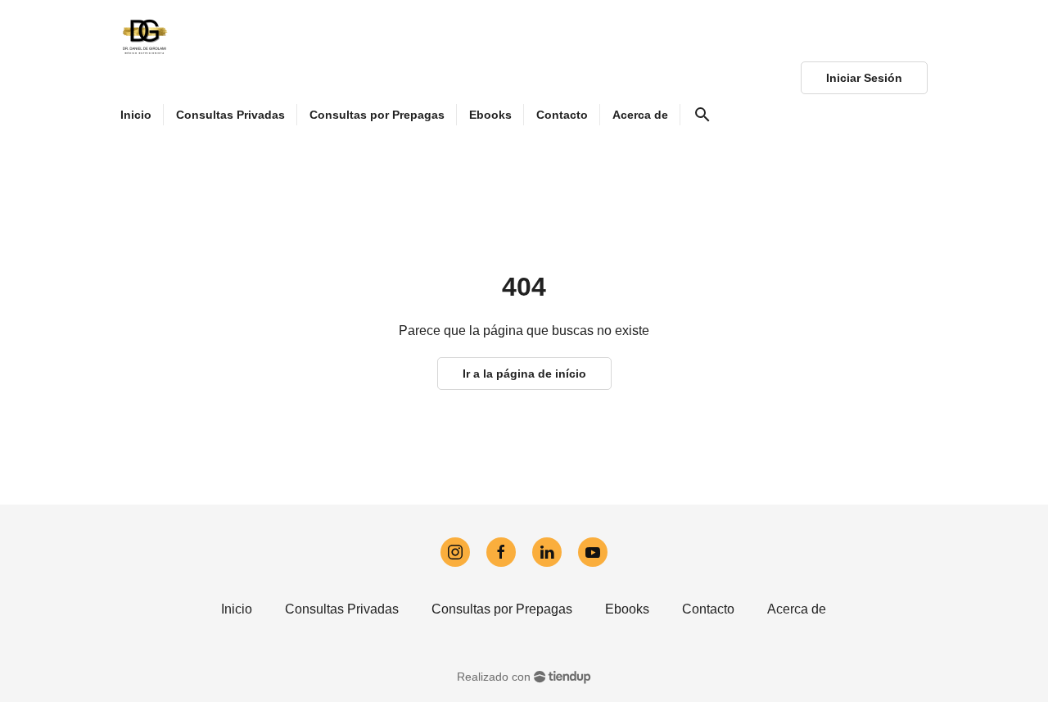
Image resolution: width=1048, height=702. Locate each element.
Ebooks (627, 609)
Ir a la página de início (524, 373)
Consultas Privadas (342, 609)
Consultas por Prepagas (501, 609)
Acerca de (796, 609)
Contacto (708, 609)
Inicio (236, 609)
